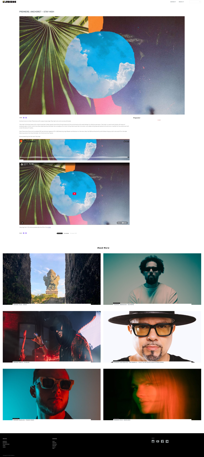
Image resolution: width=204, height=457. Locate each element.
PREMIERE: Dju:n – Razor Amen (122, 420)
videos (4, 447)
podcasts (5, 441)
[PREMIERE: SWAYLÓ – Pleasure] (52, 337)
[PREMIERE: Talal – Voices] (52, 279)
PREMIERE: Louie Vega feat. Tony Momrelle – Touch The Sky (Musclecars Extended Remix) (139, 362)
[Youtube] (157, 441)
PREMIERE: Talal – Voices (20, 304)
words (172, 1)
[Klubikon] (9, 2)
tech (53, 448)
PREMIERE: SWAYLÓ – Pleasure (21, 362)
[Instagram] (153, 441)
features (54, 442)
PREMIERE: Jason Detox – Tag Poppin (124, 304)
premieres (60, 233)
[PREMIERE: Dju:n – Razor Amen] (152, 394)
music (181, 1)
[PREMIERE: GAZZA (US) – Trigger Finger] (52, 394)
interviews (54, 444)
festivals (54, 445)
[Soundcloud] (167, 441)
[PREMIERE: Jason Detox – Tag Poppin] (152, 279)
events (53, 447)
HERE (49, 227)
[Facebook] (162, 441)
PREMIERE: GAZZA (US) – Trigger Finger (23, 420)
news (53, 441)
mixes (4, 445)
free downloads (6, 444)
